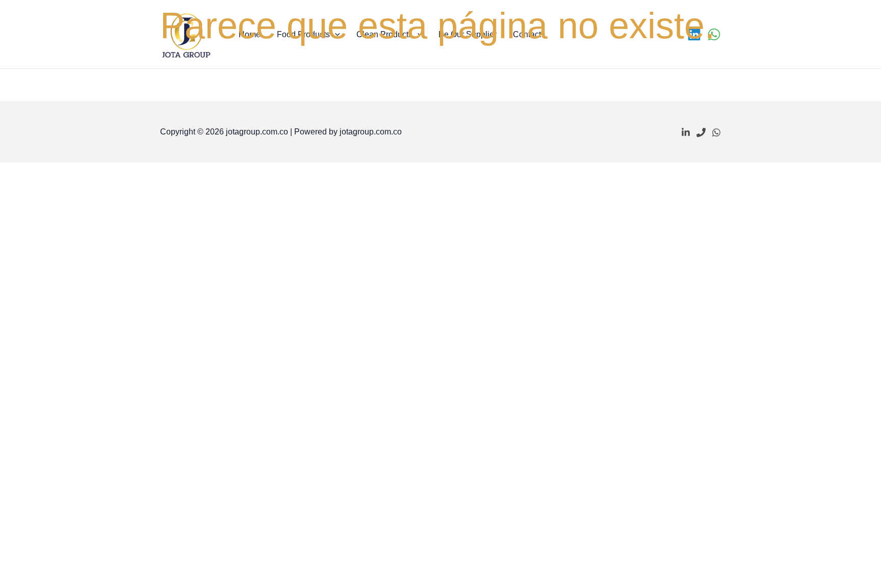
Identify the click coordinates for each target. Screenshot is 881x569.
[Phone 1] (701, 132)
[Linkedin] (685, 132)
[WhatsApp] (716, 132)
